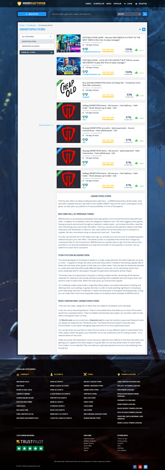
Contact (120, 443)
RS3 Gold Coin (22, 410)
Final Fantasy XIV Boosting (128, 382)
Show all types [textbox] (28, 52)
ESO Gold (20, 386)
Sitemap (120, 448)
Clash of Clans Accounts (61, 418)
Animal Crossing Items (93, 386)
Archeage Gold (22, 382)
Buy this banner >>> (46, 125)
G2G (84, 120)
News (108, 4)
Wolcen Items (90, 398)
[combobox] (37, 52)
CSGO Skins (88, 406)
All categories (36, 37)
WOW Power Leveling (126, 404)
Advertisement (89, 439)
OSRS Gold (20, 406)
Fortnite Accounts (58, 398)
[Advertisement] (37, 89)
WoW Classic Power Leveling (129, 423)
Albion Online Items (92, 418)
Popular (117, 4)
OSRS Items (88, 402)
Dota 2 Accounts (57, 410)
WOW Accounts (56, 402)
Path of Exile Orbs (24, 402)
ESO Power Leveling (125, 390)
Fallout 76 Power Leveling (128, 386)
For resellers (121, 450)
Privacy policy (122, 441)
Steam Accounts (57, 406)
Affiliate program (90, 441)
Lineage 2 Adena (23, 394)
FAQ (119, 446)
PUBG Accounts (56, 390)
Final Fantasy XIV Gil (25, 414)
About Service (89, 443)
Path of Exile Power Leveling (129, 412)
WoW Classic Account (59, 386)
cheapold (85, 97)
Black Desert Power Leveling (129, 408)
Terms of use (122, 439)
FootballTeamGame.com (91, 52)
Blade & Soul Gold (24, 390)
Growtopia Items (91, 390)
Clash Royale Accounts (60, 394)
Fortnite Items (90, 394)
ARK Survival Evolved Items (95, 414)
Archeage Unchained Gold (27, 418)
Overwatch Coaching (126, 400)
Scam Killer (99, 4)
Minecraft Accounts (59, 414)
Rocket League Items (92, 382)
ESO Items (88, 410)
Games (88, 4)
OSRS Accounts (56, 382)
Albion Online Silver (25, 398)
